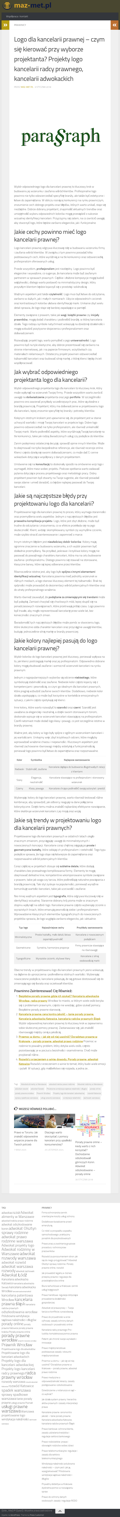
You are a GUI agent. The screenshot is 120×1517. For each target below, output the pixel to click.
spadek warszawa (16, 1390)
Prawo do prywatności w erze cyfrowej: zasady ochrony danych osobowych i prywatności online (57, 1321)
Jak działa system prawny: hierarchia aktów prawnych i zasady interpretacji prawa (60, 1403)
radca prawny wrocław (19, 1375)
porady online (95, 1089)
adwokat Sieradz (37, 1089)
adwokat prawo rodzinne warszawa (17, 1239)
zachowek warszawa (92, 1098)
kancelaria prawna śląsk (17, 1301)
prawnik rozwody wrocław (27, 1341)
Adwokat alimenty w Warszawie (33, 1084)
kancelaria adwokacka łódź (22, 1292)
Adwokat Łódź (14, 1275)
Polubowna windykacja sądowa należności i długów (67, 1089)
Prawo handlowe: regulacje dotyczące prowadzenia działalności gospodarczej (60, 1299)
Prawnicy (20, 25)
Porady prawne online (19, 1331)
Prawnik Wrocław (43, 1093)
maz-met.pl (27, 87)
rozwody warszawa (13, 1381)
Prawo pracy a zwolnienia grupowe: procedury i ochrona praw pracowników (59, 1247)
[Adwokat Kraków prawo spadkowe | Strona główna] (28, 6)
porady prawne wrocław (24, 1093)
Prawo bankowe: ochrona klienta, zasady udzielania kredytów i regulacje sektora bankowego (57, 1433)
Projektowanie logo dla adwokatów (18, 1349)
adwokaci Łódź (11, 1213)
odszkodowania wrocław (20, 1312)
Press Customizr (37, 1515)
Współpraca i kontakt (17, 16)
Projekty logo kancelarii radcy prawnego (18, 1371)
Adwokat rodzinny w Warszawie (90, 1084)
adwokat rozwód (21, 1089)
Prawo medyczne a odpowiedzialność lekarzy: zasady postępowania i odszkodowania (58, 1381)
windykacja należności (72, 1098)
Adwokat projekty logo (18, 1245)
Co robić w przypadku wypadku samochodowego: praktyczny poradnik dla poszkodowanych (57, 1234)
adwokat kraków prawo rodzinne (62, 1084)
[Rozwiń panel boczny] (5, 25)
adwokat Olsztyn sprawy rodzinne (19, 1230)
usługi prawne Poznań (22, 1402)
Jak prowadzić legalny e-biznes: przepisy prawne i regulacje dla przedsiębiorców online (57, 1277)
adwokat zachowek (25, 1271)
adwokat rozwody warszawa (19, 1256)
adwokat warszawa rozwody (17, 1268)
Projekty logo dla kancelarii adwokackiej (69, 1093)
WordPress (15, 1515)
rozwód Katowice (94, 1093)
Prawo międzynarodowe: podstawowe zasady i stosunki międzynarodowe (56, 1352)
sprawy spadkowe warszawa (26, 1098)
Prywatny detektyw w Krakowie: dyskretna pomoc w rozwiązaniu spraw (57, 1488)
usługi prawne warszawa (50, 1098)
